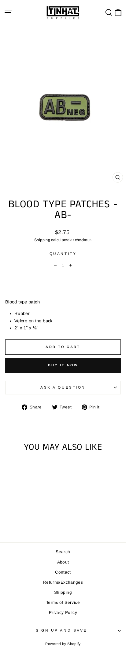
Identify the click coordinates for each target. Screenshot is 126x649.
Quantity (63, 254)
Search (63, 551)
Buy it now (63, 365)
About (63, 562)
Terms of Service (63, 602)
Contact (63, 572)
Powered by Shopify (63, 644)
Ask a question (62, 387)
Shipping (42, 240)
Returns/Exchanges (63, 582)
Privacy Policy (63, 612)
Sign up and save (61, 630)
